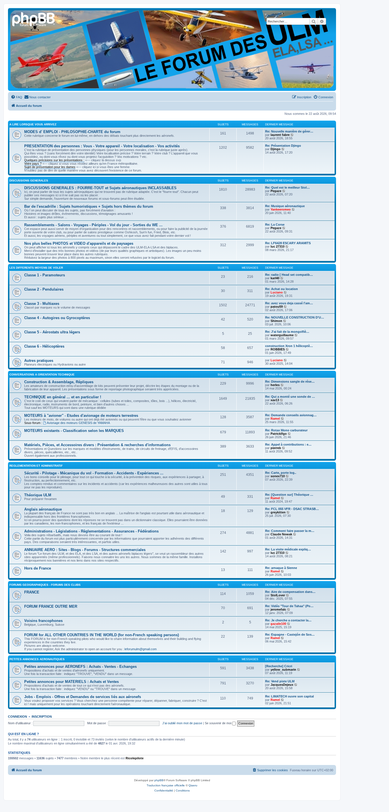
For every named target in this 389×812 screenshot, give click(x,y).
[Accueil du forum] (33, 18)
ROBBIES (278, 349)
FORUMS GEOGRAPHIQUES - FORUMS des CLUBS (45, 584)
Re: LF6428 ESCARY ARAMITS (288, 243)
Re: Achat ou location (281, 289)
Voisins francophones (43, 621)
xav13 (275, 400)
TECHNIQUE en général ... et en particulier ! (62, 397)
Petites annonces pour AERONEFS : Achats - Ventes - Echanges (80, 666)
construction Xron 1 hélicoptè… (289, 346)
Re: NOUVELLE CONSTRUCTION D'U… (294, 317)
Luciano (277, 292)
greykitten (278, 512)
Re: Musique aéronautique (285, 206)
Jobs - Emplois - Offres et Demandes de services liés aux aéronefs (82, 697)
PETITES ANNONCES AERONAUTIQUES (37, 659)
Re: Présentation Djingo (283, 145)
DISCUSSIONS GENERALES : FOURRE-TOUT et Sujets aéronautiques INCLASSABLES (100, 188)
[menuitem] (16, 97)
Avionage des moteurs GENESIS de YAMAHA (78, 423)
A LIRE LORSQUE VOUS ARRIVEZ (32, 124)
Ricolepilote (135, 758)
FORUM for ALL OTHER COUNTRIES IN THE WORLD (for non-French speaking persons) (101, 635)
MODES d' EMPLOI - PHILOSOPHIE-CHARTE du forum (72, 132)
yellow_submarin (283, 669)
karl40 (275, 278)
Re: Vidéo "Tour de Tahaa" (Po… (289, 606)
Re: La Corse (274, 224)
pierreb (276, 448)
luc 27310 (277, 246)
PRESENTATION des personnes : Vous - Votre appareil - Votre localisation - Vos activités (102, 146)
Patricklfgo (279, 433)
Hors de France (37, 568)
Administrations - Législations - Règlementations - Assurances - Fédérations (91, 531)
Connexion (17, 716)
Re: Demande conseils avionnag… (291, 415)
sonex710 (278, 476)
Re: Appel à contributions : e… (288, 444)
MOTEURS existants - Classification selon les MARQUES (74, 431)
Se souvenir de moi (218, 723)
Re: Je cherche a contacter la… (288, 620)
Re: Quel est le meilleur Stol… (287, 187)
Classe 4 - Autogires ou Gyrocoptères (57, 318)
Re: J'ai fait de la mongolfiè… (287, 331)
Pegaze (276, 191)
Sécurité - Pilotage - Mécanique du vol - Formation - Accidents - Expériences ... (93, 473)
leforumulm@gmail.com (140, 649)
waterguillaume (282, 335)
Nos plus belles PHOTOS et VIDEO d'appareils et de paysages (78, 243)
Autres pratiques (38, 360)
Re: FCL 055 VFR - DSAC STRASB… (292, 509)
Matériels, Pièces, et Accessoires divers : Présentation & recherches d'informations (97, 445)
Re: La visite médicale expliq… (288, 549)
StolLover (278, 595)
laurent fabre (280, 134)
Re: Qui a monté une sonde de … (290, 396)
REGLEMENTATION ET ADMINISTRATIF (36, 465)
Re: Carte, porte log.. (280, 472)
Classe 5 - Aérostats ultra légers (52, 332)
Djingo (276, 149)
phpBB (158, 780)
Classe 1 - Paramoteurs (44, 275)
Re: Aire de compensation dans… (290, 591)
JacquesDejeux (282, 684)
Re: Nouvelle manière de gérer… (289, 131)
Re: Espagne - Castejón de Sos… (290, 634)
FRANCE (31, 592)
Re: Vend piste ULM (279, 681)
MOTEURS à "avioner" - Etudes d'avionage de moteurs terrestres (81, 415)
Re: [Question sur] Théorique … (289, 494)
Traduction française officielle (166, 785)
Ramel (275, 418)
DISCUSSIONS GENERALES (28, 180)
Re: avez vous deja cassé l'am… (289, 303)
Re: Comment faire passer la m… (289, 531)
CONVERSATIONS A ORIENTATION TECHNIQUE (42, 374)
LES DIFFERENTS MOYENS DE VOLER (36, 267)
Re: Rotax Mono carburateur (286, 430)
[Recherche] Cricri (278, 666)
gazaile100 (278, 623)
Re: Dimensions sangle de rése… (290, 381)
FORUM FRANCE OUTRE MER (50, 606)
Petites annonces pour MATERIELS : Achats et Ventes (71, 682)
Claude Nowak (281, 534)
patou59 (277, 306)
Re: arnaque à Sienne (281, 568)
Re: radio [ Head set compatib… (289, 274)
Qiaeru (193, 785)
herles (275, 385)
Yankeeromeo (281, 209)
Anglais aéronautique (43, 509)
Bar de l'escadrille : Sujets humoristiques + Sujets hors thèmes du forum (88, 206)
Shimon (276, 321)
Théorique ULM (37, 495)
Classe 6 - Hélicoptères (44, 346)
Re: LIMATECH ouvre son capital (289, 696)
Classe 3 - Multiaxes (41, 303)
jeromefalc (278, 609)
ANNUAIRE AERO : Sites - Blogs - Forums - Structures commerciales (85, 550)
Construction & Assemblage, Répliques (58, 382)
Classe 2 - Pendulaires (44, 289)
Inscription (42, 716)
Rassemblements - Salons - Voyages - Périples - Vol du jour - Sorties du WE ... (93, 225)
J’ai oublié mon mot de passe (182, 723)
